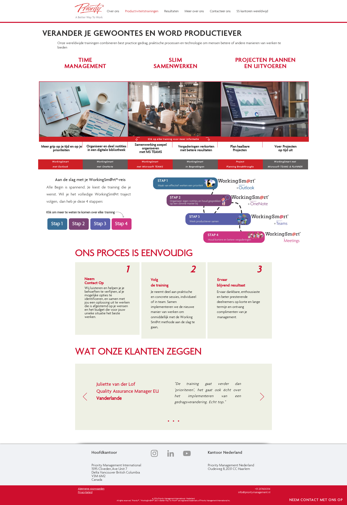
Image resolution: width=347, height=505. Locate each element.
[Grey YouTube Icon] (187, 453)
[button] (171, 11)
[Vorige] (85, 397)
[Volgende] (262, 397)
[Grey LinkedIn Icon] (170, 453)
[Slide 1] (168, 421)
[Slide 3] (178, 421)
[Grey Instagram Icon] (154, 453)
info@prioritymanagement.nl (254, 492)
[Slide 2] (173, 421)
